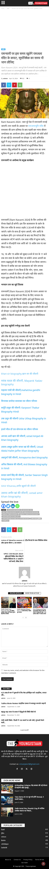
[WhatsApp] (20, 85)
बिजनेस (3, 841)
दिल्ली (3, 830)
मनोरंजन (3, 837)
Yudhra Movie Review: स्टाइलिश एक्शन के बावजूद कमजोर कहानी (23, 703)
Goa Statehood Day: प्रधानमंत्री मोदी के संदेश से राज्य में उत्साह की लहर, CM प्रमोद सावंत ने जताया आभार (39, 611)
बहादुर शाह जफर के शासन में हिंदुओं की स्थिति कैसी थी (18, 712)
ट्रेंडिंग (8, 8)
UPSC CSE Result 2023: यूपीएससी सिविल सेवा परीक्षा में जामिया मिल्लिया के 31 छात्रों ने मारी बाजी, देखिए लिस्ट (13, 557)
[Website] (31, 769)
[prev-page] (23, 617)
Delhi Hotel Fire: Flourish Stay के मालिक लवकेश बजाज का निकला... (29, 809)
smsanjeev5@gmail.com (29, 764)
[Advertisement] (24, 29)
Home (2, 8)
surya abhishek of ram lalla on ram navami (15, 518)
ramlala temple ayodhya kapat (29, 514)
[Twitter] (9, 85)
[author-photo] (24, 572)
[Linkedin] (13, 506)
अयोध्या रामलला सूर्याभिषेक (36, 518)
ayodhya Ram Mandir (13, 510)
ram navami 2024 (27, 510)
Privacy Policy (27, 860)
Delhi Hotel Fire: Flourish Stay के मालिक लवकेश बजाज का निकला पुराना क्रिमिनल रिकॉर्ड (8, 611)
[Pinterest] (14, 85)
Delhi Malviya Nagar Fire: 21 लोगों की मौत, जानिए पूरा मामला (24, 610)
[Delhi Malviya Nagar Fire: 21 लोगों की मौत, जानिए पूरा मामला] (24, 602)
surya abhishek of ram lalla (11, 516)
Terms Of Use (39, 860)
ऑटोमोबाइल (4, 844)
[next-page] (26, 617)
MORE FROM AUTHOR (32, 593)
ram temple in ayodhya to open (12, 512)
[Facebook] (3, 85)
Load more (23, 730)
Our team (24, 863)
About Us (8, 860)
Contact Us (17, 860)
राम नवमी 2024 (5, 521)
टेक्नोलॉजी (4, 848)
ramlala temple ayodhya (10, 514)
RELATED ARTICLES (16, 593)
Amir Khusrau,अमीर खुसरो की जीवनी (18, 486)
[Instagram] (22, 769)
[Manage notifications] (43, 864)
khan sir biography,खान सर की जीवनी (19, 374)
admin (5, 78)
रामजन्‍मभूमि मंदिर (36, 126)
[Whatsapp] (17, 506)
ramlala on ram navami (31, 512)
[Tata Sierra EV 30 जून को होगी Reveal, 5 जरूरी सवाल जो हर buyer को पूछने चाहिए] (7, 800)
